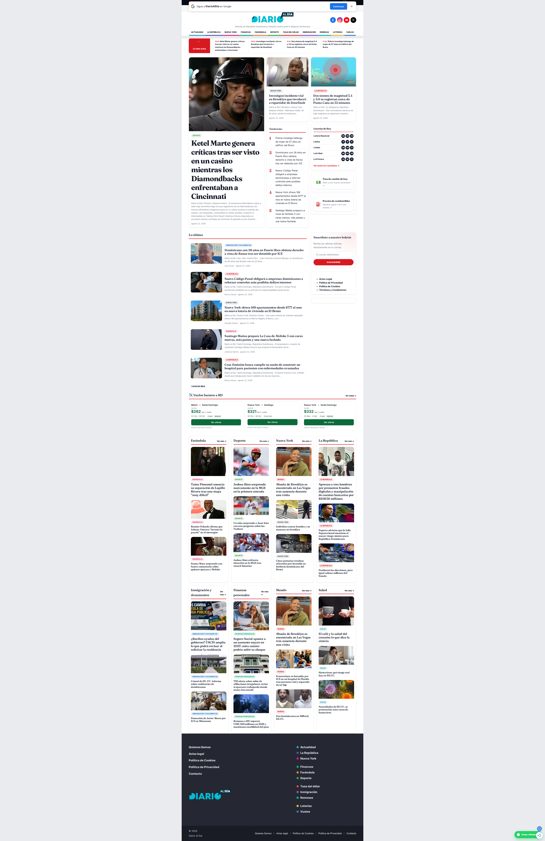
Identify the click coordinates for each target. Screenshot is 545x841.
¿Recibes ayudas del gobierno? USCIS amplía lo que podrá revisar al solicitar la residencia (208, 644)
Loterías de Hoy (322, 128)
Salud (323, 629)
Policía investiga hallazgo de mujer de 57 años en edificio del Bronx (338, 44)
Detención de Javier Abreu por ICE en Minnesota (208, 719)
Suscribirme (333, 262)
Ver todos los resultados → (326, 165)
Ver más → (221, 441)
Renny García (230, 294)
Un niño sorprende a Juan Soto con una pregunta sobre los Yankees (251, 525)
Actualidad (197, 32)
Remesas (324, 32)
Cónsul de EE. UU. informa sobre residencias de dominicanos (206, 684)
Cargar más (198, 386)
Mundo (281, 479)
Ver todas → (350, 396)
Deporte (274, 32)
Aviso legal (196, 754)
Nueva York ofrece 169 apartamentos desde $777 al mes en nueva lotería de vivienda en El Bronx (290, 198)
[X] (353, 20)
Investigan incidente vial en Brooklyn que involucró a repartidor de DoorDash (266, 44)
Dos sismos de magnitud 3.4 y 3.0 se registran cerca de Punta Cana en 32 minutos (302, 44)
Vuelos (350, 32)
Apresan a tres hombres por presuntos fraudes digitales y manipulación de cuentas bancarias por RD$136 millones (336, 491)
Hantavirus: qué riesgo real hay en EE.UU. (334, 674)
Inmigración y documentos (238, 245)
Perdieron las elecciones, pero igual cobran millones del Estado (336, 573)
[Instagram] (340, 20)
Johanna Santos (232, 352)
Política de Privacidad (204, 767)
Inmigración (309, 32)
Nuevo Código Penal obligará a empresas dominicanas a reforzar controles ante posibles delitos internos (287, 177)
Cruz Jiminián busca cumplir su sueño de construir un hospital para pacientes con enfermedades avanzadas (262, 366)
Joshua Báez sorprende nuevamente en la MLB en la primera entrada (249, 487)
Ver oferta (216, 422)
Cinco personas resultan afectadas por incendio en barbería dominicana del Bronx (291, 565)
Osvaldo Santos (231, 323)
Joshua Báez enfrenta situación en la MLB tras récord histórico (247, 562)
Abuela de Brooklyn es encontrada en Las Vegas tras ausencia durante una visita (293, 489)
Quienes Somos (200, 747)
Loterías (337, 32)
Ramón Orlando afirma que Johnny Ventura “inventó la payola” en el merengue (207, 529)
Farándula (260, 32)
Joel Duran (229, 266)
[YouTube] (346, 20)
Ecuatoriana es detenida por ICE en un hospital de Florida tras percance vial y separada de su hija (293, 680)
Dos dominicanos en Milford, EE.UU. (292, 717)
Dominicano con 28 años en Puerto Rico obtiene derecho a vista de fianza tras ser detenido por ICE (290, 158)
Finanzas (246, 32)
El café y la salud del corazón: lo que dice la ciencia (334, 637)
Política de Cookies (202, 760)
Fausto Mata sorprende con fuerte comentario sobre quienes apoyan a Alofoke (206, 566)
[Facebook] (333, 20)
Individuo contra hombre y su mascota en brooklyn (293, 528)
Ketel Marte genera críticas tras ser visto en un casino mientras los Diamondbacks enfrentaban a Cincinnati (230, 45)
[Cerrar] (351, 6)
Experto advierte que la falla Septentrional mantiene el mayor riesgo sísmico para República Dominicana (335, 534)
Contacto (195, 773)
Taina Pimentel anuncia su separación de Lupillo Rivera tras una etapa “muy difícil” (208, 489)
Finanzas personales (244, 634)
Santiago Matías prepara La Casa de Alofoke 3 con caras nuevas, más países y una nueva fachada (290, 216)
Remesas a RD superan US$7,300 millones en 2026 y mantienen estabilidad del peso (251, 723)
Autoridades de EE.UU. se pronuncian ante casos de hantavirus (333, 709)
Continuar (338, 6)
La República (214, 32)
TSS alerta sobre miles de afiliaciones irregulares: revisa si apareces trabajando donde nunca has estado (250, 685)
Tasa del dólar (291, 32)
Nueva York (231, 32)
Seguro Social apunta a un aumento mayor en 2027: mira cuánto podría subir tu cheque (249, 644)
